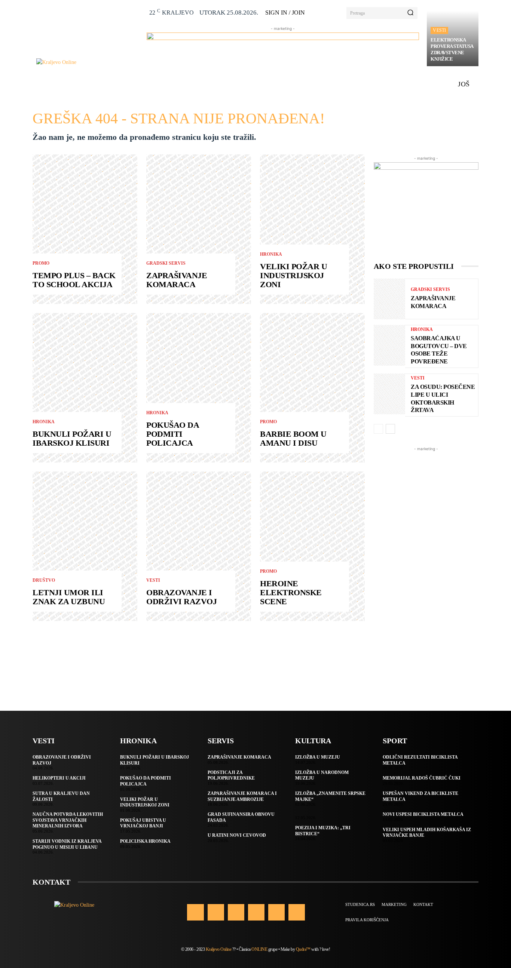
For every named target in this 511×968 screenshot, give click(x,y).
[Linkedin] (236, 912)
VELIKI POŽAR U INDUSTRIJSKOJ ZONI (293, 275)
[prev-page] (378, 429)
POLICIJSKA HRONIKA (145, 841)
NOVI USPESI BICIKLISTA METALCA (423, 814)
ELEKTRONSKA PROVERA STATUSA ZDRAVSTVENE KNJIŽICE (452, 49)
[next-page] (390, 429)
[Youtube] (296, 912)
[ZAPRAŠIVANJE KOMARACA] (198, 229)
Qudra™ (303, 949)
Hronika (44, 422)
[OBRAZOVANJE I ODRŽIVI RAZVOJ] (198, 546)
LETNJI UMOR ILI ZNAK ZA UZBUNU (69, 597)
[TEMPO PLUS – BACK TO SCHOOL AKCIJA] (85, 229)
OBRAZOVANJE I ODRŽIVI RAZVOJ (181, 597)
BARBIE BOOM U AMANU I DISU (293, 438)
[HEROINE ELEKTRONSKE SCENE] (312, 546)
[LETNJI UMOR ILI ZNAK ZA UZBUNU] (85, 546)
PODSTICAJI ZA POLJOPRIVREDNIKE (231, 775)
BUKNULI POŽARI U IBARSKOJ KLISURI (72, 438)
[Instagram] (216, 912)
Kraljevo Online (219, 949)
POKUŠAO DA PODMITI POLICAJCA (172, 434)
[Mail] (256, 912)
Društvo (44, 580)
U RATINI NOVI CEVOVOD (237, 835)
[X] (276, 912)
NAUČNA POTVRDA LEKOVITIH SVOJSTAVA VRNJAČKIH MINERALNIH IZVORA (68, 820)
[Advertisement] (426, 565)
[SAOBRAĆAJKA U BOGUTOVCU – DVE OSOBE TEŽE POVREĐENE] (389, 345)
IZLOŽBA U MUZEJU (317, 757)
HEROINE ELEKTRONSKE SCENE (291, 592)
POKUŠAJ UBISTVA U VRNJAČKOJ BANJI (143, 823)
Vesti (439, 30)
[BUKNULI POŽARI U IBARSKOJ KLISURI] (85, 388)
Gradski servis (166, 263)
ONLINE (259, 949)
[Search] (410, 13)
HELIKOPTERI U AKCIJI (59, 778)
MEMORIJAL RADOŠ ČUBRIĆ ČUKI (421, 778)
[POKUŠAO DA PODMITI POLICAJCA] (198, 388)
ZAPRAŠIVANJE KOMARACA (176, 280)
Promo (41, 263)
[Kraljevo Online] (87, 62)
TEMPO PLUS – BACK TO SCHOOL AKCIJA (74, 280)
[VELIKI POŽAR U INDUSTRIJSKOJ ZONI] (312, 229)
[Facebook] (195, 912)
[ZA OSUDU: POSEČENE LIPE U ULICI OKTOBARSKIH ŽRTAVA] (389, 394)
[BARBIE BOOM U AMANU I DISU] (312, 388)
